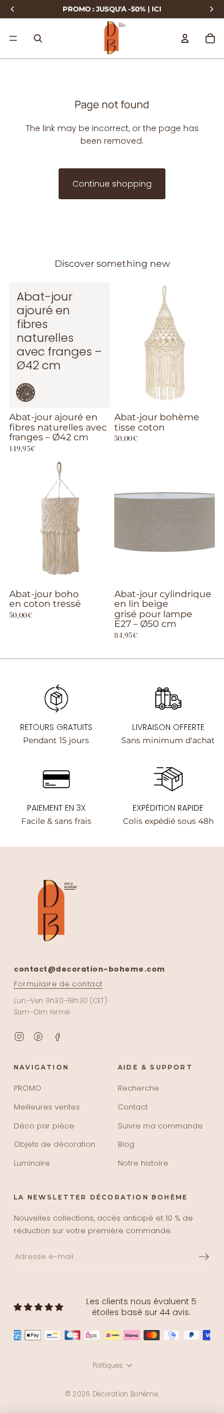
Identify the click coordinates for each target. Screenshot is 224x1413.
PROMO (27, 1088)
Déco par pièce (44, 1125)
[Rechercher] (38, 38)
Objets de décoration (54, 1144)
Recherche (138, 1088)
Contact (133, 1107)
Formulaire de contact (58, 984)
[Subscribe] (204, 1257)
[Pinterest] (38, 1036)
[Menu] (13, 38)
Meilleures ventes (47, 1107)
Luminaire (32, 1163)
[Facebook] (57, 1036)
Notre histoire (143, 1163)
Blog (126, 1144)
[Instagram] (19, 1036)
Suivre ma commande (160, 1125)
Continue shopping (112, 184)
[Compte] (185, 38)
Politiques (107, 1365)
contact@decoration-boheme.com (89, 969)
